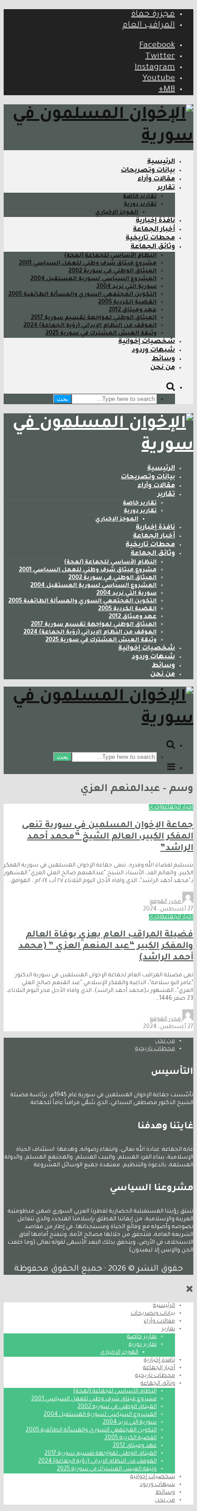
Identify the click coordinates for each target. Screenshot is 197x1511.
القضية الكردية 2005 (127, 302)
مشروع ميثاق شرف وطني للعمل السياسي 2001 (88, 263)
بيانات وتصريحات (148, 170)
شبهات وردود (153, 350)
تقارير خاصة (140, 197)
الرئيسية (161, 162)
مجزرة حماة (153, 14)
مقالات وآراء (156, 179)
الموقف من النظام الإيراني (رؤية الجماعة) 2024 (90, 326)
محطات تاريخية (150, 238)
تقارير (166, 188)
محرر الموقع (165, 902)
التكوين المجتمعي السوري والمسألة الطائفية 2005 (82, 295)
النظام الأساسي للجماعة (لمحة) (110, 256)
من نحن (162, 368)
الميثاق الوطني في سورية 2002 (112, 271)
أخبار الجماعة (154, 229)
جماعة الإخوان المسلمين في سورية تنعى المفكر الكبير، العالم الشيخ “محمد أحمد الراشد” (107, 837)
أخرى (155, 807)
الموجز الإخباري (116, 213)
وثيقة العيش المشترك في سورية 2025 (101, 333)
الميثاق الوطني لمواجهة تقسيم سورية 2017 (94, 318)
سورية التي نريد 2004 (126, 287)
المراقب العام (148, 25)
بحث (62, 398)
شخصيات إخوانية (146, 342)
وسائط (163, 359)
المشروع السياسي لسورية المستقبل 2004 (93, 279)
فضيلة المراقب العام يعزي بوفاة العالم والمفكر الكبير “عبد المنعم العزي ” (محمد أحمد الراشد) (105, 946)
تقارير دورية (140, 204)
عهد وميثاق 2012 (133, 310)
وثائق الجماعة (153, 247)
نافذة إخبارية (155, 221)
